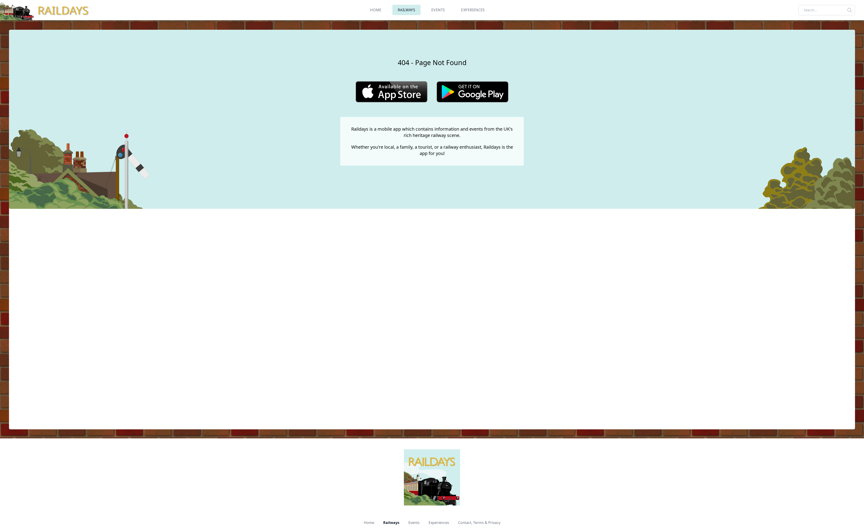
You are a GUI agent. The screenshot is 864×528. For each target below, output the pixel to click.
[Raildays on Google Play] (472, 91)
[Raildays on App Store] (392, 91)
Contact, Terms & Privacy (479, 522)
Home (369, 522)
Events (414, 522)
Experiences (439, 522)
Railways (391, 522)
